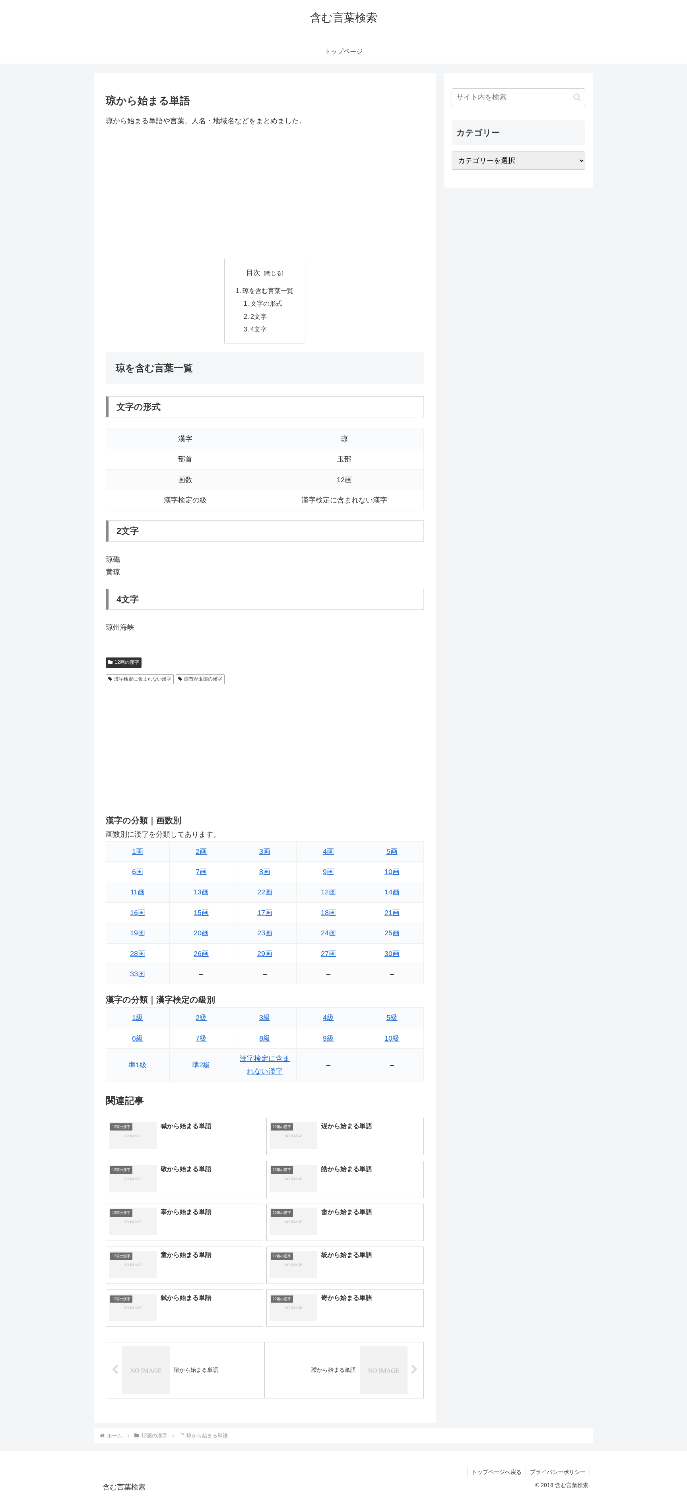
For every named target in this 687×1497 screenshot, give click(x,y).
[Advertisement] (265, 192)
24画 (328, 933)
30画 (392, 954)
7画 (201, 872)
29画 (264, 954)
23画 (264, 933)
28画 (137, 954)
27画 (328, 954)
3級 (264, 1018)
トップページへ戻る (497, 1472)
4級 (328, 1018)
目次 (253, 273)
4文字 (258, 329)
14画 (392, 892)
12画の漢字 (126, 662)
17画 (264, 913)
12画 (328, 892)
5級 (392, 1018)
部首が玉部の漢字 (203, 679)
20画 (201, 933)
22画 (264, 892)
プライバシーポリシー (558, 1472)
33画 (137, 974)
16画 (137, 913)
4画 (328, 851)
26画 (201, 954)
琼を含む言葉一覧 (268, 290)
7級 (201, 1038)
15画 (201, 913)
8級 (264, 1038)
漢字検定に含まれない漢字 (142, 679)
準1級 (137, 1065)
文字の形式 (266, 303)
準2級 (201, 1065)
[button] (577, 97)
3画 (264, 851)
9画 (328, 872)
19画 (137, 933)
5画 (392, 851)
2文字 (258, 316)
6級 (137, 1038)
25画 (392, 933)
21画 (392, 913)
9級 (328, 1038)
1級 (137, 1018)
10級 (392, 1038)
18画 (328, 913)
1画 (137, 851)
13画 (201, 892)
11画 (137, 892)
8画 (264, 872)
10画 (392, 872)
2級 (201, 1018)
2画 (201, 851)
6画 (137, 872)
